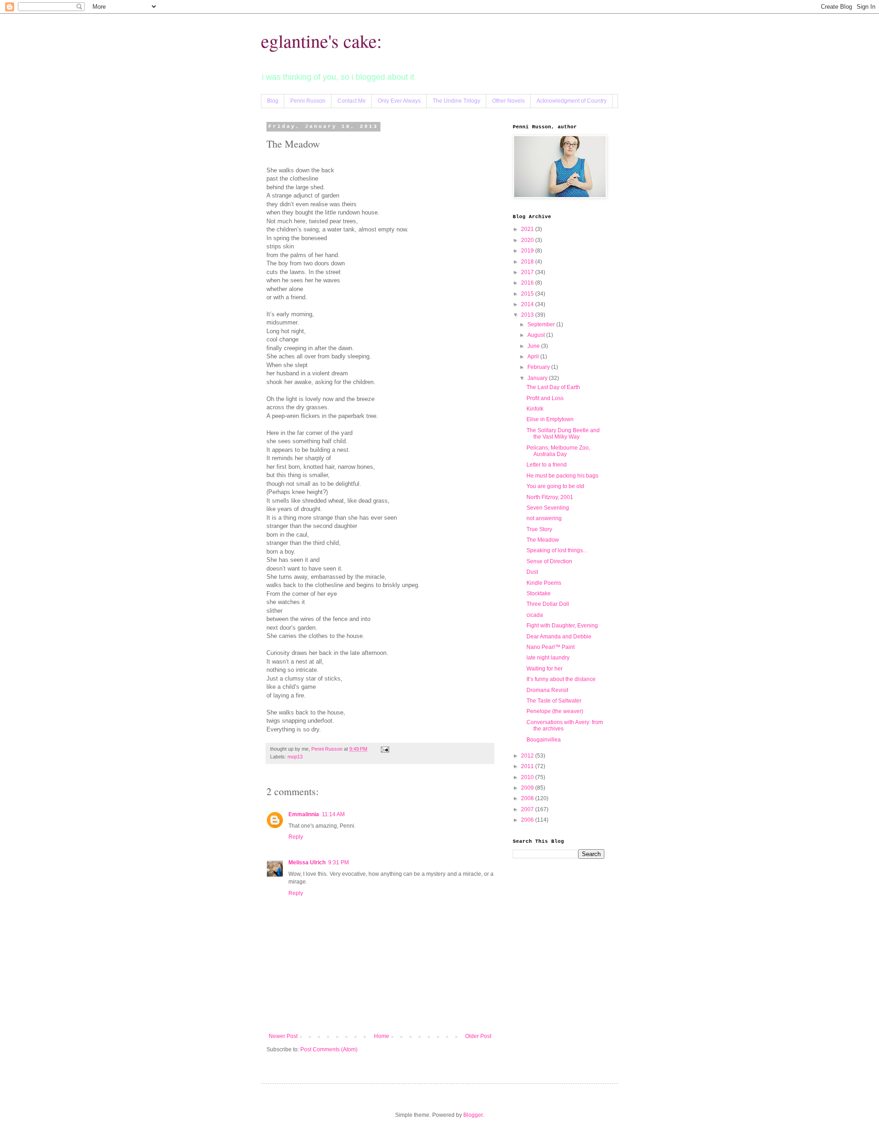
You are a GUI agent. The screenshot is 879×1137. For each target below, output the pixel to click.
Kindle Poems (543, 583)
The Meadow (542, 540)
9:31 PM (338, 862)
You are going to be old (555, 486)
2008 (528, 798)
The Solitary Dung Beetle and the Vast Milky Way (563, 433)
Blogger (473, 1115)
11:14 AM (333, 814)
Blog (272, 101)
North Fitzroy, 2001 (549, 497)
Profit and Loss (545, 398)
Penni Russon (308, 101)
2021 (528, 229)
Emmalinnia (303, 814)
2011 (528, 766)
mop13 (295, 756)
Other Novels (508, 101)
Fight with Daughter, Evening (562, 625)
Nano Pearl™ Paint (550, 647)
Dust (532, 572)
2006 (528, 820)
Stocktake (538, 593)
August (536, 335)
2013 (528, 315)
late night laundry (548, 657)
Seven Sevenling (547, 508)
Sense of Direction (549, 561)
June (534, 346)
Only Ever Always (399, 101)
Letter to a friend (546, 464)
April (533, 356)
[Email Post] (385, 749)
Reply (295, 837)
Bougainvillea (543, 739)
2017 (528, 272)
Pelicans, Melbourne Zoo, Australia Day (558, 451)
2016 (528, 283)
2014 (528, 304)
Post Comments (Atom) (329, 1049)
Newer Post (283, 1036)
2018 (528, 261)
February (539, 367)
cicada (534, 615)
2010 (528, 777)
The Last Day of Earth (553, 387)
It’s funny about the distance (561, 679)
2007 (528, 809)
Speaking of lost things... (556, 550)
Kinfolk (534, 409)
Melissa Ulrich (307, 862)
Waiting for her (544, 668)
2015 (528, 294)
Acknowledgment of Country (572, 101)
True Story (539, 529)
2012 (528, 756)
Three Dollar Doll (547, 604)
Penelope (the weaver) (554, 711)
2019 (528, 250)
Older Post (478, 1036)
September (541, 324)
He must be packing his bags (562, 475)
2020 (528, 240)
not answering (544, 518)
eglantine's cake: (321, 40)
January (538, 378)
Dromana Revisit (547, 690)
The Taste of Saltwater (553, 701)
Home (381, 1036)
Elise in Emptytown (550, 419)
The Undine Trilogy (456, 101)
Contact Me (351, 101)
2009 (528, 788)
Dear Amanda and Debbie (558, 636)
